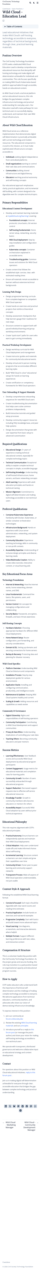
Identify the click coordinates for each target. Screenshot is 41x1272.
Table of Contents (14, 26)
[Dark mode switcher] (34, 3)
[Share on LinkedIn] (5, 1106)
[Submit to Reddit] (22, 1106)
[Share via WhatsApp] (35, 1106)
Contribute (6, 9)
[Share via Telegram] (20, 1110)
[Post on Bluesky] (14, 1106)
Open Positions (17, 9)
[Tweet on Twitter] (10, 1106)
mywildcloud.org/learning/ (18, 216)
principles (24, 1026)
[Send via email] (31, 1106)
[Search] (30, 3)
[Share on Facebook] (26, 1106)
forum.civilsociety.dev (14, 1019)
